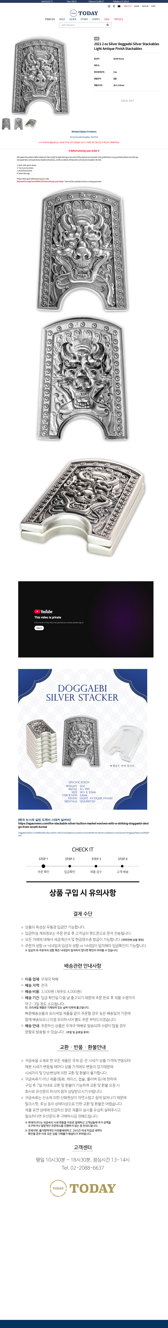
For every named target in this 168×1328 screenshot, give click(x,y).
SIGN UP (145, 6)
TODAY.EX (50, 19)
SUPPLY (96, 19)
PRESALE (118, 19)
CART (153, 6)
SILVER (72, 19)
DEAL (107, 19)
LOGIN (136, 6)
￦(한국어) (127, 6)
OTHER (84, 19)
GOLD (62, 19)
